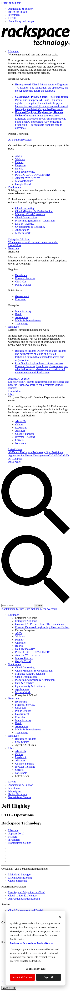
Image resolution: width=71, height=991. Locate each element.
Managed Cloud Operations (30, 214)
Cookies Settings (35, 968)
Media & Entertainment (28, 320)
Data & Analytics (24, 223)
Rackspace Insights (40, 355)
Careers (19, 439)
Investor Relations (25, 436)
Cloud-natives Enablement (22, 895)
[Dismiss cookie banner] (60, 917)
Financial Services (25, 278)
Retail (18, 314)
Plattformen (14, 187)
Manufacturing (23, 311)
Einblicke (13, 326)
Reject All (48, 977)
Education (20, 299)
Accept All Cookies (22, 977)
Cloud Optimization (26, 217)
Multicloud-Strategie (19, 874)
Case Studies (41, 368)
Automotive (21, 317)
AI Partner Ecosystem (20, 139)
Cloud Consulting (24, 208)
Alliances (20, 430)
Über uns (13, 830)
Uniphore (20, 165)
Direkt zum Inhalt (11, 2)
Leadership (21, 427)
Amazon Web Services (27, 177)
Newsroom (21, 443)
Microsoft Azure (24, 180)
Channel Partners (24, 433)
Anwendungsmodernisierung (24, 898)
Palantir (19, 162)
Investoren (14, 839)
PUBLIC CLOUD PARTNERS (32, 174)
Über (11, 394)
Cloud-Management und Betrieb (25, 910)
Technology (21, 323)
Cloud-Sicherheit (17, 880)
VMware (20, 159)
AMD (18, 156)
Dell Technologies (25, 171)
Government (22, 296)
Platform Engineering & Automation (35, 220)
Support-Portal (16, 833)
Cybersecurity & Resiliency (30, 226)
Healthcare (21, 275)
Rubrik (19, 168)
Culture (19, 424)
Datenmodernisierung (20, 877)
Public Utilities (23, 284)
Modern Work (23, 232)
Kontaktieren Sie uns (13, 608)
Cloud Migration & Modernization (34, 211)
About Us (20, 421)
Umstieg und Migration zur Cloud (26, 892)
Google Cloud (23, 184)
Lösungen (13, 51)
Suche (38, 605)
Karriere (12, 836)
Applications (22, 229)
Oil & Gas (20, 281)
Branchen (13, 248)
